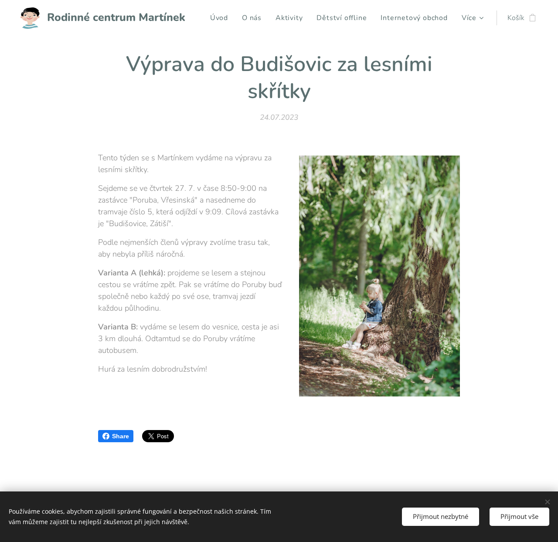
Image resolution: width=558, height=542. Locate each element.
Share (120, 436)
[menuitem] (221, 18)
